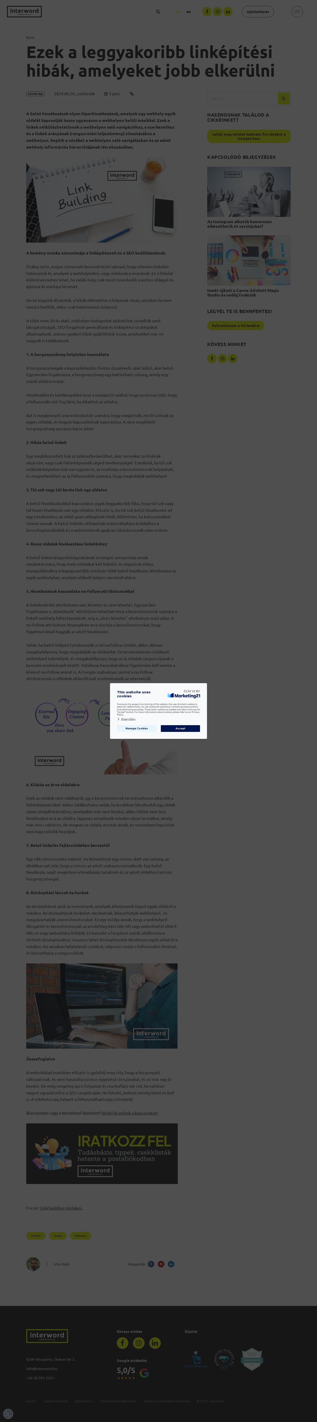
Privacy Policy (128, 719)
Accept (180, 728)
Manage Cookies (137, 728)
